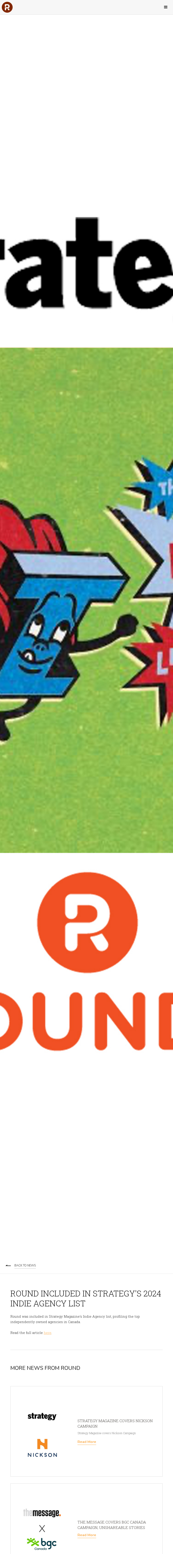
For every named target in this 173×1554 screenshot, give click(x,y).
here (47, 1332)
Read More (86, 1441)
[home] (7, 7)
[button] (166, 7)
